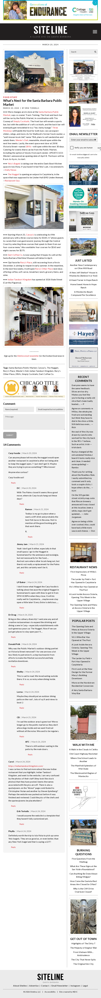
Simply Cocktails (21, 121)
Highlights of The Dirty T (83, 943)
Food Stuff (10, 97)
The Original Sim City (83, 964)
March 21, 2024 (41, 509)
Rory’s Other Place (44, 268)
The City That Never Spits (83, 959)
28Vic (28, 146)
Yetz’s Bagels (14, 163)
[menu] (95, 31)
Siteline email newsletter (28, 356)
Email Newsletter (59, 985)
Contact (45, 985)
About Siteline (20, 985)
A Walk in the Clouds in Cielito (83, 749)
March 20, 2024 (29, 453)
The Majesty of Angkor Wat (83, 947)
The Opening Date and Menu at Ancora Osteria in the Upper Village (83, 607)
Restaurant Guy (12, 180)
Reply (13, 483)
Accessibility (50, 992)
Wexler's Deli (22, 371)
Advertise (34, 985)
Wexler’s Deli (22, 140)
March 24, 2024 (35, 582)
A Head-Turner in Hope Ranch (83, 280)
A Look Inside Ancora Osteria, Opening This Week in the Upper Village (83, 597)
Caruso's (42, 367)
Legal (85, 985)
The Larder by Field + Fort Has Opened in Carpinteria (82, 661)
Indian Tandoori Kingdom (20, 279)
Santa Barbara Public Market (23, 367)
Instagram (75, 985)
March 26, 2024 (38, 741)
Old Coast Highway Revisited (83, 753)
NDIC (75, 992)
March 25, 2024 (29, 717)
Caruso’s (30, 234)
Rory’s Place (26, 262)
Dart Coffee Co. (15, 255)
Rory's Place (9, 371)
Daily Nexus (10, 170)
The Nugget (13, 174)
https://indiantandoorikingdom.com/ (25, 766)
